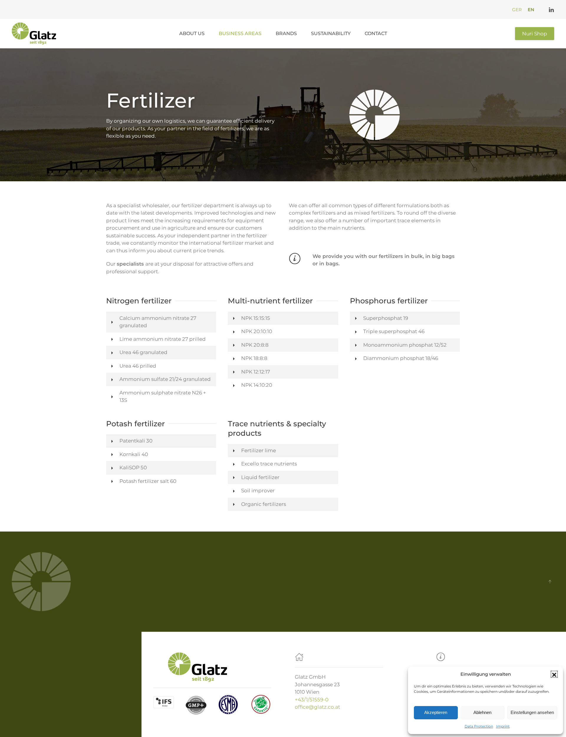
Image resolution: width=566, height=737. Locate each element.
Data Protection (479, 726)
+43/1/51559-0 (311, 700)
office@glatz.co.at (317, 707)
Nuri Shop (534, 34)
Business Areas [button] (240, 33)
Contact (376, 33)
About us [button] (192, 33)
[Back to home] (35, 33)
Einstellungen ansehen (532, 712)
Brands (286, 33)
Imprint (503, 726)
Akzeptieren (435, 712)
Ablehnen (482, 712)
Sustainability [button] (331, 33)
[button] (554, 674)
